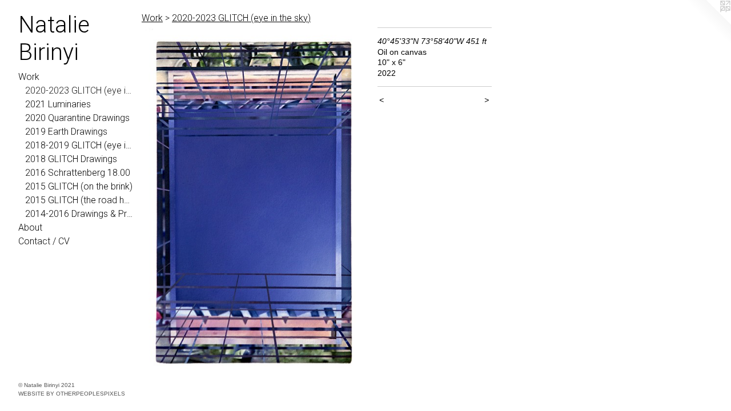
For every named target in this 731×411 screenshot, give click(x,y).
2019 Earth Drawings (66, 131)
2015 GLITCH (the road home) (78, 200)
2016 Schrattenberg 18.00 (77, 172)
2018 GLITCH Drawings (71, 159)
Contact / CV (44, 241)
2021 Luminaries (58, 104)
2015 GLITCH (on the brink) (78, 186)
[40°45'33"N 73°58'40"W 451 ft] (254, 202)
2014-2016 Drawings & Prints (78, 213)
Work (28, 76)
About (30, 227)
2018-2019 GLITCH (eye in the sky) (78, 145)
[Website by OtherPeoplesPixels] (708, 23)
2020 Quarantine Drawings (77, 117)
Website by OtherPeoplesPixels (71, 393)
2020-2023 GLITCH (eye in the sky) (78, 90)
